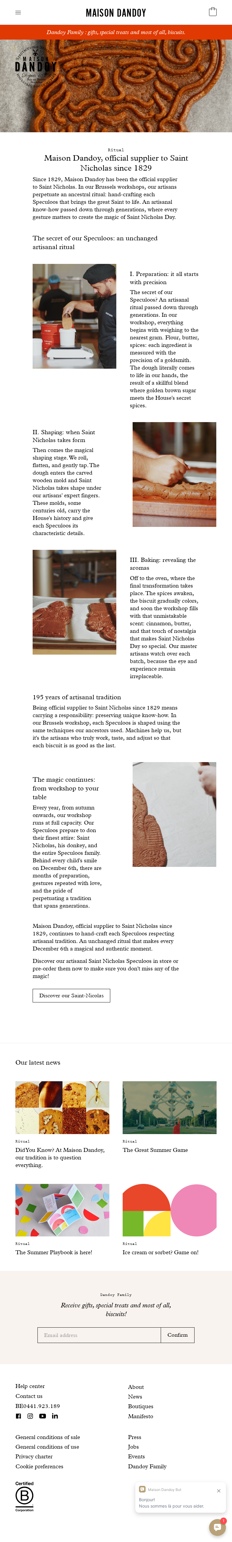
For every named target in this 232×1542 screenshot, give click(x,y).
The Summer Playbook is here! (53, 1252)
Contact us (29, 1396)
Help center (30, 1386)
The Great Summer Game (155, 1149)
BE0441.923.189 (37, 1406)
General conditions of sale (47, 1437)
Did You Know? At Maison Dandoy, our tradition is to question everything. (60, 1157)
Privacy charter (34, 1456)
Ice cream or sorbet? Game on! (161, 1252)
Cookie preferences (39, 1466)
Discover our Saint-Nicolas (71, 995)
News (135, 1396)
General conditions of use (47, 1446)
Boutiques (140, 1406)
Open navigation (18, 12)
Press (134, 1437)
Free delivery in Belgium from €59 (116, 32)
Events (136, 1456)
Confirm (177, 1335)
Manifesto (140, 1416)
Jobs (133, 1446)
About (136, 1386)
